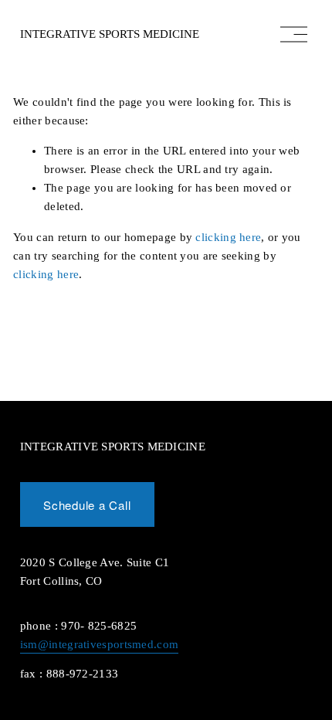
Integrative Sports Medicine (109, 34)
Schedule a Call (86, 505)
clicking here (228, 237)
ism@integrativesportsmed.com (99, 644)
